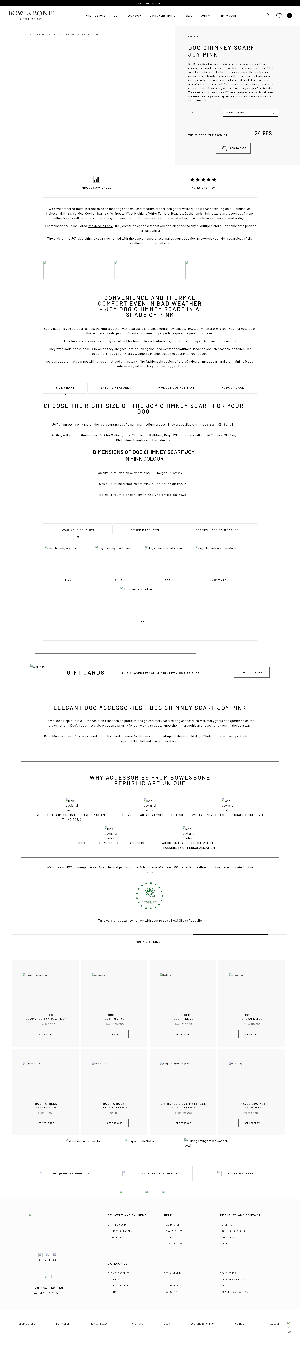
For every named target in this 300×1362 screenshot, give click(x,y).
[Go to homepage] (48, 1228)
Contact (207, 15)
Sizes (193, 113)
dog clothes (41, 34)
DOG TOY (225, 1285)
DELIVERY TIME (116, 1237)
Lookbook (135, 15)
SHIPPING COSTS (117, 1225)
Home (26, 34)
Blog (188, 15)
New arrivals (99, 1324)
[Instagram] (48, 1254)
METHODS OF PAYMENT (121, 1231)
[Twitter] (55, 1254)
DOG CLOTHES (228, 1273)
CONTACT (225, 1243)
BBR (116, 15)
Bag (267, 15)
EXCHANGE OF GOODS (232, 1231)
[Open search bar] (289, 19)
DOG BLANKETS (173, 1273)
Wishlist (279, 15)
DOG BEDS (114, 1279)
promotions (136, 1324)
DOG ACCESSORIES (119, 1273)
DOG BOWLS (171, 1279)
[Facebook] (40, 1254)
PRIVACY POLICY (173, 1231)
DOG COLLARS (172, 1292)
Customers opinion (163, 15)
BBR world (63, 1324)
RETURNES (226, 1225)
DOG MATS (113, 1292)
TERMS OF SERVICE (175, 1243)
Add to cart (238, 148)
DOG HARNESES (173, 1285)
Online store (96, 15)
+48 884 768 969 (48, 1288)
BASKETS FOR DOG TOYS (234, 1292)
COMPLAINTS (227, 1237)
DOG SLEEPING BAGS (232, 1279)
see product (46, 1034)
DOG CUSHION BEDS (119, 1285)
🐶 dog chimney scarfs (65, 34)
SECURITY (169, 1237)
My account (229, 15)
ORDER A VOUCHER (251, 672)
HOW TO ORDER (172, 1225)
